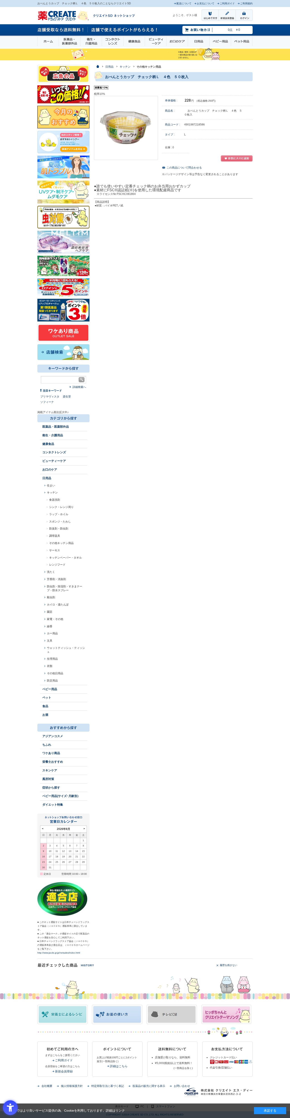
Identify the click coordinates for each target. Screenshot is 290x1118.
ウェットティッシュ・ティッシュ (66, 649)
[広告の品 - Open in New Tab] (63, 73)
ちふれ (46, 744)
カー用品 (52, 633)
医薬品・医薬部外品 (69, 41)
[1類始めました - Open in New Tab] (63, 309)
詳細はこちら (119, 1066)
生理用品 (52, 658)
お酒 (45, 714)
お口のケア (177, 41)
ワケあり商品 (51, 753)
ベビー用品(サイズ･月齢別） (61, 796)
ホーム (48, 41)
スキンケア (49, 770)
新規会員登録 (64, 1071)
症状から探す (51, 787)
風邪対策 (48, 779)
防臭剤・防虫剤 (58, 528)
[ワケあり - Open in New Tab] (63, 332)
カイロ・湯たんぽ (58, 604)
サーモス (54, 550)
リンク (120, 1110)
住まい (51, 485)
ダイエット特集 (52, 804)
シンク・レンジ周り (61, 507)
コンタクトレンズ (112, 41)
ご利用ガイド (64, 1060)
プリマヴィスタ (49, 396)
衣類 (49, 666)
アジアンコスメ (52, 736)
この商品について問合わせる (184, 167)
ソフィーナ (47, 402)
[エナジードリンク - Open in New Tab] (63, 265)
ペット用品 (241, 41)
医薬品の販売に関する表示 (149, 1086)
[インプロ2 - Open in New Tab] (63, 141)
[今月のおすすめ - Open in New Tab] (63, 116)
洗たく (51, 572)
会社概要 (46, 1086)
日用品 (198, 41)
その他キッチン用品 (61, 543)
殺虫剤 (51, 597)
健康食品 (134, 41)
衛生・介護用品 (91, 41)
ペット (46, 697)
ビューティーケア (155, 41)
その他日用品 (55, 673)
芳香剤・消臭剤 (56, 579)
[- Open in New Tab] (63, 241)
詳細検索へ (79, 387)
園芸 (49, 611)
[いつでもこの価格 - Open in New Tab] (63, 94)
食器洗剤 (54, 499)
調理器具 (54, 535)
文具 (49, 640)
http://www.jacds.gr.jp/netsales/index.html (58, 952)
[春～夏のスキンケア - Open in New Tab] (63, 191)
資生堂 (67, 396)
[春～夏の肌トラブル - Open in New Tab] (63, 166)
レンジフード (57, 564)
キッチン (52, 492)
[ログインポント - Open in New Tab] (63, 287)
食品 (45, 706)
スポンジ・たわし (60, 521)
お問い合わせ (182, 1086)
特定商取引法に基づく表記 (107, 1086)
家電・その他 (55, 619)
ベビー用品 (220, 41)
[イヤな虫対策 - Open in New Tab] (63, 216)
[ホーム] (97, 67)
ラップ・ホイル (58, 514)
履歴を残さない (228, 965)
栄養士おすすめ (52, 761)
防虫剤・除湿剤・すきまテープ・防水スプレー (64, 588)
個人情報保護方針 (72, 1086)
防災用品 (52, 680)
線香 (49, 626)
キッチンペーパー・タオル (65, 557)
